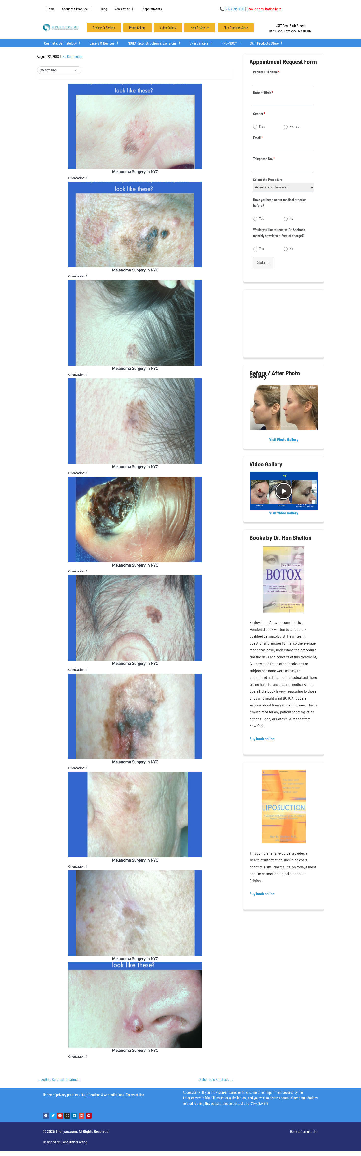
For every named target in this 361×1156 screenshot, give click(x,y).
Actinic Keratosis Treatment (59, 1079)
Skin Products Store (264, 43)
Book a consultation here (264, 9)
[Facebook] (46, 1116)
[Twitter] (53, 1116)
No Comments (72, 56)
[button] (59, 70)
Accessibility (191, 1092)
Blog (104, 9)
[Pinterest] (89, 1116)
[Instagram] (67, 1116)
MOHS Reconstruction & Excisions (152, 43)
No (291, 218)
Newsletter (122, 9)
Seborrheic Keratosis (216, 1079)
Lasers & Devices (102, 43)
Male (262, 126)
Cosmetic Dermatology (60, 43)
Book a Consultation (304, 1131)
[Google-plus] (81, 1116)
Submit (263, 262)
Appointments (152, 9)
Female (294, 126)
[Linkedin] (74, 1116)
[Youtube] (60, 1116)
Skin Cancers (199, 43)
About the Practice (75, 9)
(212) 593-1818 (232, 9)
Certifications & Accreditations (103, 1094)
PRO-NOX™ (229, 43)
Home (51, 9)
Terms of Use (135, 1094)
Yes (261, 218)
